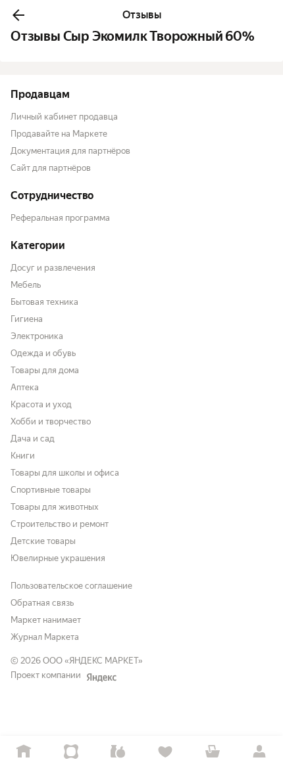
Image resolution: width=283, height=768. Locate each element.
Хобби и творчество (51, 421)
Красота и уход (41, 404)
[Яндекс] (101, 677)
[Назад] (18, 15)
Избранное (165, 752)
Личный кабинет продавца (64, 117)
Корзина (212, 752)
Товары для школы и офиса (65, 473)
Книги (23, 456)
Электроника (37, 336)
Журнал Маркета (45, 637)
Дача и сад (33, 438)
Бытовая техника (44, 302)
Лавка (118, 752)
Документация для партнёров (70, 151)
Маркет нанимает (46, 620)
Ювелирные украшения (58, 558)
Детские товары (43, 541)
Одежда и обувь (43, 353)
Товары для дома (45, 370)
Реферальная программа (60, 218)
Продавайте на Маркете (59, 134)
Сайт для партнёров (51, 168)
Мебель (26, 285)
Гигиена (27, 319)
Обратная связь (42, 603)
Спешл (71, 752)
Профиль (259, 752)
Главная (23, 752)
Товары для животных (55, 507)
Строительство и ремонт (60, 524)
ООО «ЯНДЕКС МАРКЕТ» (93, 661)
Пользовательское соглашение (71, 586)
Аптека (25, 387)
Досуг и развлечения (53, 268)
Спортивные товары (51, 490)
